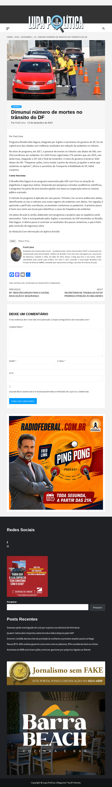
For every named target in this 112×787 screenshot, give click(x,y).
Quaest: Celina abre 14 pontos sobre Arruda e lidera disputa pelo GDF (40, 633)
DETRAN (17, 283)
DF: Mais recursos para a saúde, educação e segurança (29, 292)
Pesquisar (12, 601)
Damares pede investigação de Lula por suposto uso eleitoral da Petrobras (43, 627)
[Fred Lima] (16, 254)
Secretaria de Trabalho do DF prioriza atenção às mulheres (83, 292)
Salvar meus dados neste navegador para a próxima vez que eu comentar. (49, 391)
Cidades (16, 107)
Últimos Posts (24, 241)
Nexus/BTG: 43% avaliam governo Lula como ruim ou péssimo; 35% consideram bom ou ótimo (52, 644)
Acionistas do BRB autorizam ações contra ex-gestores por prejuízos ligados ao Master (49, 649)
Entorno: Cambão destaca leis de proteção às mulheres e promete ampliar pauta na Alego (50, 638)
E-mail (61, 361)
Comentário (16, 327)
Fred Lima (20, 122)
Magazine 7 (62, 782)
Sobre (12, 241)
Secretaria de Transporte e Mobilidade (42, 283)
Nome (12, 361)
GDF (22, 283)
